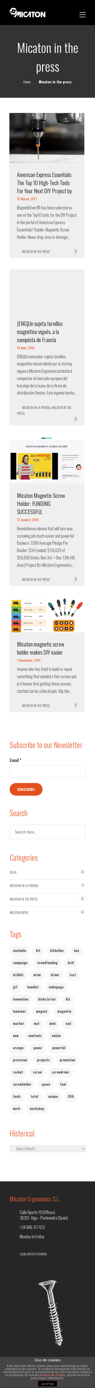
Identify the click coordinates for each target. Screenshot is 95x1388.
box (76, 950)
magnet (41, 1011)
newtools (35, 1035)
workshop (37, 1108)
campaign (20, 962)
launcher (19, 1011)
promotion (67, 1059)
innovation (20, 999)
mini (52, 1023)
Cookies (41, 1254)
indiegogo (56, 986)
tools (17, 1096)
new (15, 1035)
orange (18, 1047)
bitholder (57, 950)
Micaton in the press (36, 251)
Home (27, 81)
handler (33, 986)
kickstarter (47, 999)
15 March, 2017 (27, 198)
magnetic (64, 1011)
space (45, 1084)
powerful (58, 1047)
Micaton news (19, 912)
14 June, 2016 (25, 347)
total (34, 1096)
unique (53, 1096)
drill (71, 962)
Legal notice (28, 1254)
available (19, 950)
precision (20, 1059)
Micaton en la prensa (36, 407)
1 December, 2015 (29, 660)
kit (68, 999)
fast (72, 974)
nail (68, 1023)
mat (37, 1023)
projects (43, 1059)
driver (55, 974)
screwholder (22, 1084)
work (16, 1108)
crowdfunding (47, 962)
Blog (13, 872)
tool (63, 1084)
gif (15, 986)
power (37, 1047)
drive (37, 974)
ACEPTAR (47, 1383)
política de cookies (53, 1375)
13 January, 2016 (28, 519)
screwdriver (60, 1071)
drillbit (18, 974)
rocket (18, 1071)
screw (37, 1071)
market (18, 1023)
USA (71, 1096)
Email (16, 760)
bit (38, 950)
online (56, 1035)
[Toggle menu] (83, 12)
